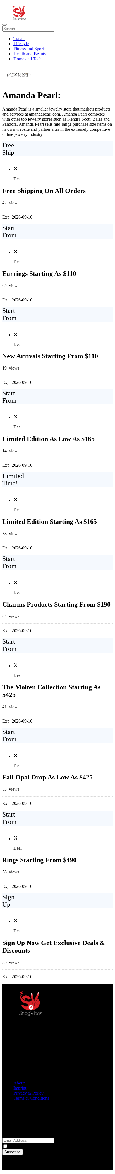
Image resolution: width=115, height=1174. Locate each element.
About (19, 1083)
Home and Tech (27, 58)
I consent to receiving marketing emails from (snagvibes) (58, 1146)
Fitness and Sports (29, 48)
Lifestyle (21, 43)
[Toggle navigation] (4, 25)
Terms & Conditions (31, 1098)
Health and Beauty (29, 53)
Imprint (19, 1088)
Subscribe (12, 1152)
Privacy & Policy (28, 1093)
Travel (19, 38)
